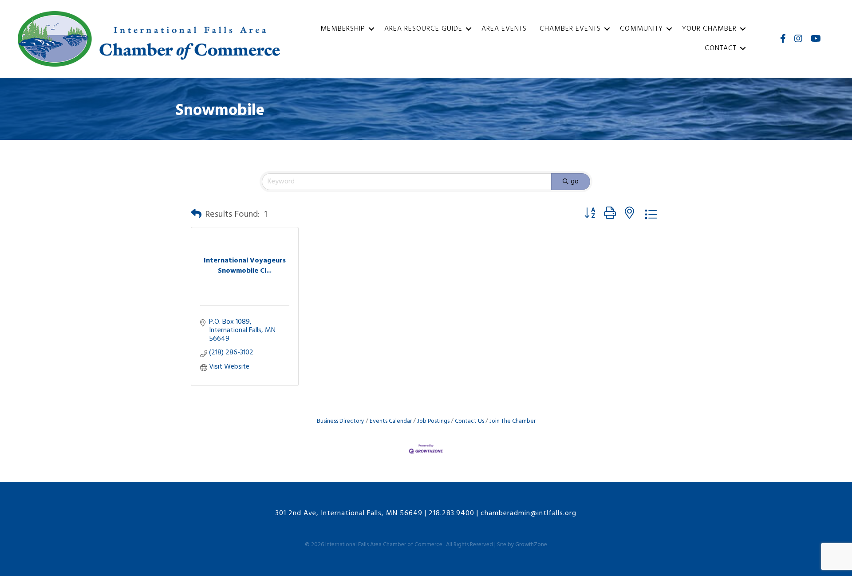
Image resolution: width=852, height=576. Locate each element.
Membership (342, 29)
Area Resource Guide (423, 29)
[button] (196, 214)
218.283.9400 (451, 513)
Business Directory (340, 421)
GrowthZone (531, 544)
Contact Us (469, 421)
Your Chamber (709, 29)
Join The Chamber (512, 421)
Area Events (504, 29)
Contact (721, 48)
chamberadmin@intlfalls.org (528, 513)
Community (641, 29)
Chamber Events (570, 29)
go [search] (575, 181)
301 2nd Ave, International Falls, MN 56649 (349, 513)
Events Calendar (391, 421)
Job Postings (433, 421)
